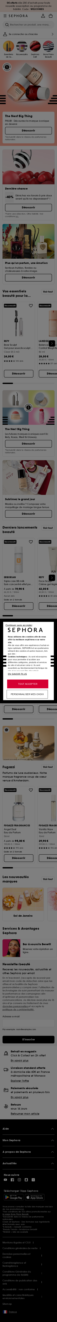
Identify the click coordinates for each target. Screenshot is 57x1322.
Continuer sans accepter (19, 625)
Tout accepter (27, 684)
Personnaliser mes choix (27, 694)
